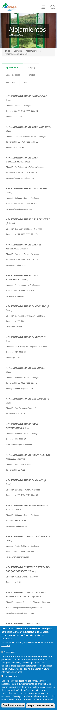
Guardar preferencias (13, 705)
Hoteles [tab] (31, 74)
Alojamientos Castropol (16, 53)
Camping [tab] (31, 67)
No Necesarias (11, 676)
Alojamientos (32, 50)
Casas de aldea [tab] (13, 74)
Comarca (18, 50)
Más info (5, 645)
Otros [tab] (25, 82)
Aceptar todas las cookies (40, 705)
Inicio (7, 50)
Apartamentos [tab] (13, 67)
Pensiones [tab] (11, 82)
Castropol (16, 34)
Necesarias (9, 652)
